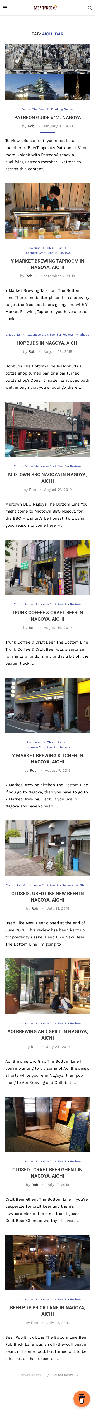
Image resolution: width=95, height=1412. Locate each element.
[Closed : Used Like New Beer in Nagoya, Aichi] (47, 848)
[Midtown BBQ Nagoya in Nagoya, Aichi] (47, 429)
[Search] (89, 7)
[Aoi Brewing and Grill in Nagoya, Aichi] (47, 986)
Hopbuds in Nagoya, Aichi (48, 343)
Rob (31, 126)
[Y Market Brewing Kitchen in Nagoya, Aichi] (47, 705)
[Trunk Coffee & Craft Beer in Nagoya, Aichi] (47, 567)
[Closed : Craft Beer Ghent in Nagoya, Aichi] (47, 1124)
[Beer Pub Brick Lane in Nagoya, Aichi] (47, 1262)
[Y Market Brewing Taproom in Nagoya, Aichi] (47, 211)
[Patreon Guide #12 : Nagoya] (47, 72)
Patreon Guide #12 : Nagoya (47, 117)
